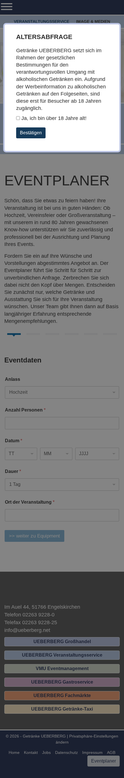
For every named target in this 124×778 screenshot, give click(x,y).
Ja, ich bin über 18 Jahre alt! (53, 118)
